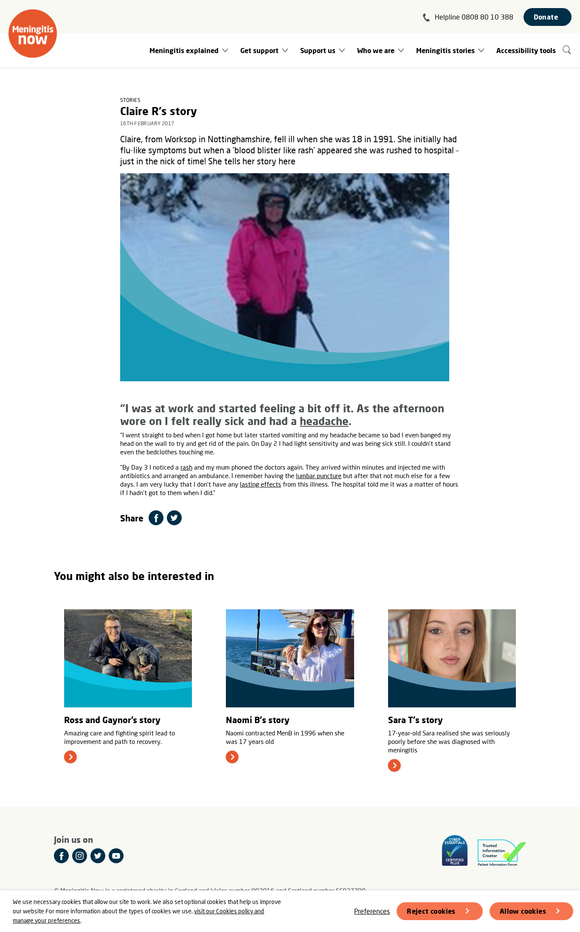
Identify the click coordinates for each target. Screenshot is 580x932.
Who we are (375, 50)
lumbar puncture (318, 475)
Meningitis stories (445, 50)
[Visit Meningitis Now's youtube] (116, 855)
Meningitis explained (184, 50)
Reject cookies (431, 911)
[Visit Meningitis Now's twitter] (97, 855)
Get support (259, 50)
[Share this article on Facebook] (156, 517)
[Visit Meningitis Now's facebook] (61, 855)
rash (186, 467)
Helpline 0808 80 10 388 (474, 17)
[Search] (567, 50)
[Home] (32, 33)
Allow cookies (523, 911)
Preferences (372, 911)
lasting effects (260, 484)
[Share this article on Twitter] (174, 517)
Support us (317, 50)
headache (324, 420)
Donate (546, 17)
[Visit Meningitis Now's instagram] (79, 855)
